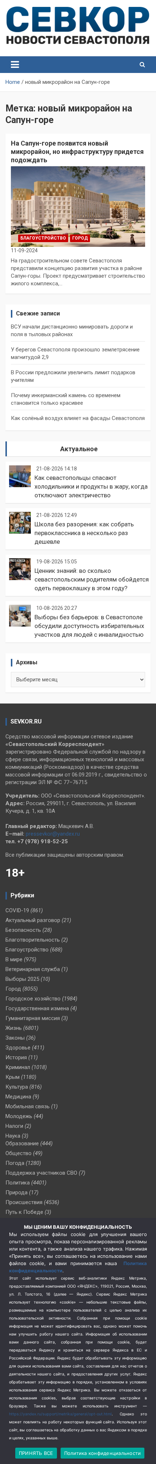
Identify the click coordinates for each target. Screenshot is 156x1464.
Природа (16, 1192)
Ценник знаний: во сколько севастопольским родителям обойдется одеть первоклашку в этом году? (91, 579)
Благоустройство (43, 238)
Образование (22, 1143)
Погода (14, 1163)
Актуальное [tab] (79, 449)
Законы (15, 1038)
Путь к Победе (24, 1212)
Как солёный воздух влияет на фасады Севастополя (78, 418)
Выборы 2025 (22, 979)
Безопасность (23, 930)
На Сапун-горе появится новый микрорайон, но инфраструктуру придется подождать (77, 151)
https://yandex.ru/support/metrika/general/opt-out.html (60, 1414)
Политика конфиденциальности (102, 1453)
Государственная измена (37, 1008)
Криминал (17, 1067)
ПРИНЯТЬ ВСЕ (36, 1453)
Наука (12, 1136)
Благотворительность (32, 940)
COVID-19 (17, 910)
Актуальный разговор (32, 920)
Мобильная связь (27, 1106)
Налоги (14, 1126)
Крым (12, 1077)
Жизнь (13, 1028)
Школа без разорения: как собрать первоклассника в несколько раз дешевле (84, 533)
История (16, 1057)
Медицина (18, 1096)
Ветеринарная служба (32, 969)
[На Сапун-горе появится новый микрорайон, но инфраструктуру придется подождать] (78, 206)
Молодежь (18, 1116)
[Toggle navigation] (14, 64)
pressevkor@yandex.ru (53, 834)
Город (80, 238)
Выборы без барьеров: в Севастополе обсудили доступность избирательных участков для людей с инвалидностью (89, 625)
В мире (13, 959)
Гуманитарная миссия (32, 1018)
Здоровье (17, 1047)
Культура (16, 1087)
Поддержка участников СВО (41, 1173)
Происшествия (23, 1202)
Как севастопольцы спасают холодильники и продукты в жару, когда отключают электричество (91, 486)
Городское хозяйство (33, 998)
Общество (18, 1153)
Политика (17, 1182)
